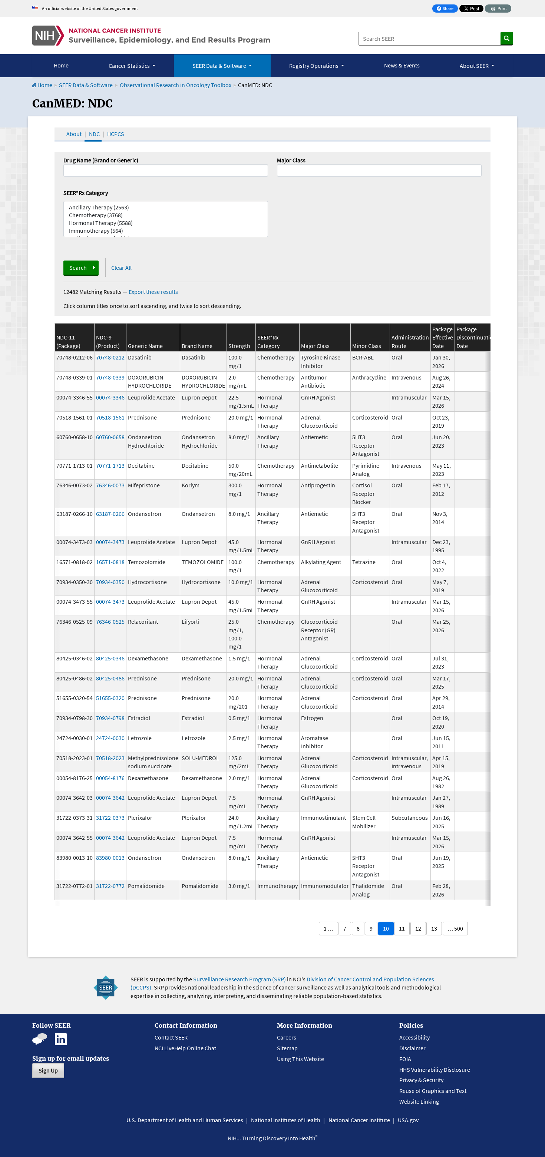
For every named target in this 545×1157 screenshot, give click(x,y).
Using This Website (300, 1058)
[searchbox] (281, 169)
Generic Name (145, 345)
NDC (94, 133)
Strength (239, 345)
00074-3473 (110, 542)
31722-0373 (110, 817)
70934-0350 (110, 582)
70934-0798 (110, 718)
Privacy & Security (421, 1080)
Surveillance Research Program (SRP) (239, 979)
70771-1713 (110, 465)
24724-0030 (110, 738)
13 (434, 928)
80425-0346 (110, 658)
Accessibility (414, 1037)
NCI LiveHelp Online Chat (185, 1048)
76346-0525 (110, 621)
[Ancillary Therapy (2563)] (165, 207)
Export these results (153, 291)
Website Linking (419, 1101)
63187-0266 (110, 513)
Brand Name (197, 345)
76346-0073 (110, 485)
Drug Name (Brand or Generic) (100, 160)
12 (418, 928)
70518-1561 (110, 417)
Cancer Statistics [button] (130, 65)
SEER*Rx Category (85, 192)
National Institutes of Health (285, 1120)
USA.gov (408, 1120)
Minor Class (366, 345)
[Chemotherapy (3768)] (165, 215)
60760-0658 (110, 437)
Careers (286, 1037)
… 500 (455, 928)
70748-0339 (110, 377)
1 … (328, 928)
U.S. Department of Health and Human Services (184, 1120)
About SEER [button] (475, 65)
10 (386, 928)
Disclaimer (412, 1048)
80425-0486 (110, 678)
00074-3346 (110, 397)
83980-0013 (110, 857)
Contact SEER (171, 1037)
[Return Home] (151, 35)
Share (447, 9)
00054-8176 (110, 778)
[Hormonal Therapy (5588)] (165, 223)
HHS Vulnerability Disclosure (434, 1069)
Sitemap (287, 1048)
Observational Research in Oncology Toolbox (175, 85)
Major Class (291, 160)
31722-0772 (110, 885)
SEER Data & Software (86, 85)
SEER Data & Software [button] (219, 65)
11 (402, 928)
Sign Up (48, 1070)
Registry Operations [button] (314, 65)
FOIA (405, 1058)
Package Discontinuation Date (476, 337)
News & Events (402, 65)
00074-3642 (110, 797)
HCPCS (115, 133)
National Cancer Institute (359, 1120)
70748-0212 (110, 357)
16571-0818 (110, 562)
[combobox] (379, 170)
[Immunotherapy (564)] (165, 231)
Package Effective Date (442, 337)
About (74, 133)
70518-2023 (110, 758)
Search (78, 267)
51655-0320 (110, 698)
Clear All (121, 267)
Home (61, 65)
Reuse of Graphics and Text (432, 1090)
